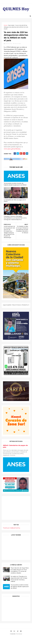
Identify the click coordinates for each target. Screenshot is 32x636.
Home (5, 25)
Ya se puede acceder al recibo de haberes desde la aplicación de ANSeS (15, 184)
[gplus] (14, 631)
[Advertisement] (16, 508)
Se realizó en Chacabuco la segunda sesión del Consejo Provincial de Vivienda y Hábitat (19, 579)
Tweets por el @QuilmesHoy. (11, 528)
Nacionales (11, 25)
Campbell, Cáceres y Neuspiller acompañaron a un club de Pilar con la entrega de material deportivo (15, 218)
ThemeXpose (19, 633)
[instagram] (11, 631)
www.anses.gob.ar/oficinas (12, 149)
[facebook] (20, 631)
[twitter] (17, 631)
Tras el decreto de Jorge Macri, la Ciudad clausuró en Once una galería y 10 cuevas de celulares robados (20, 570)
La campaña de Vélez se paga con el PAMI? (15, 200)
